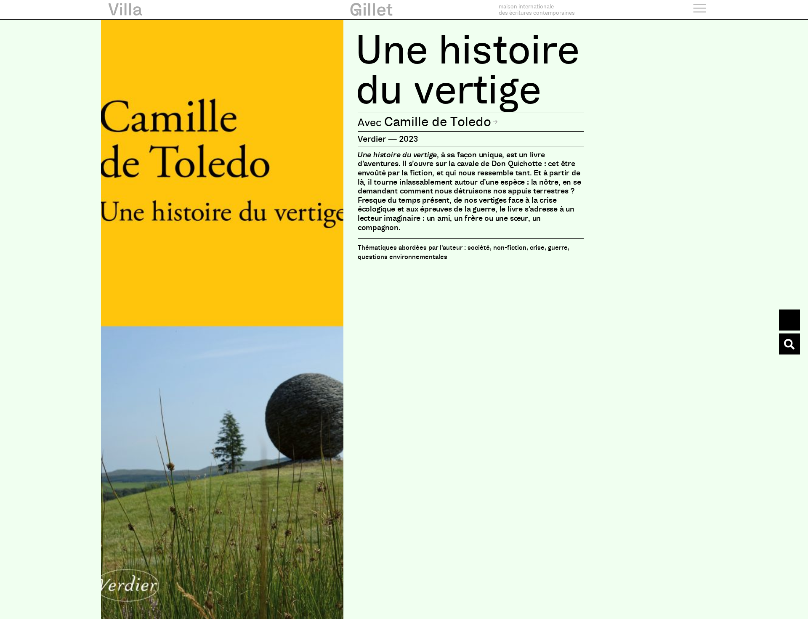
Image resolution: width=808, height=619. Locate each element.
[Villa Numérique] (789, 343)
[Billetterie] (789, 320)
